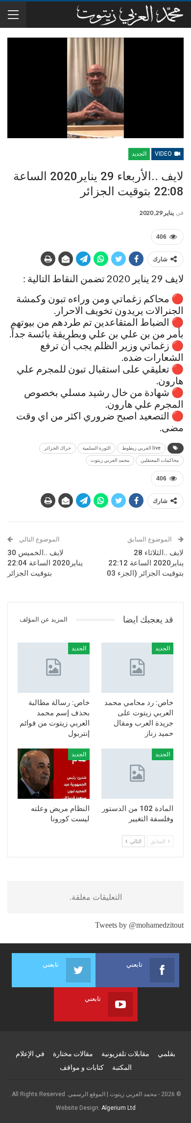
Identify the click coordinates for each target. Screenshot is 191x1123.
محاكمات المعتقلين (160, 460)
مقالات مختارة (73, 1054)
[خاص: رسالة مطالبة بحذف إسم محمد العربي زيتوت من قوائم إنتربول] (54, 668)
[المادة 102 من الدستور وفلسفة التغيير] (137, 774)
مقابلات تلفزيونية (125, 1054)
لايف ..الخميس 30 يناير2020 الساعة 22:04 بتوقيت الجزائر (45, 563)
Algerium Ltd (118, 1107)
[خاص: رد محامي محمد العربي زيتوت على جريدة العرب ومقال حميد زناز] (137, 668)
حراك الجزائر (57, 448)
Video (164, 153)
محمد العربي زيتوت (110, 460)
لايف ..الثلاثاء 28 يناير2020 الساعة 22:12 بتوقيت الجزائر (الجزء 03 (145, 563)
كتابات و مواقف (82, 1067)
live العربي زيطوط (141, 448)
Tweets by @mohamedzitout (139, 925)
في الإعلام (30, 1054)
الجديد (139, 153)
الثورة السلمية (96, 448)
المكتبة (122, 1067)
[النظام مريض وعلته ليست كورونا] (54, 774)
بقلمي (166, 1054)
